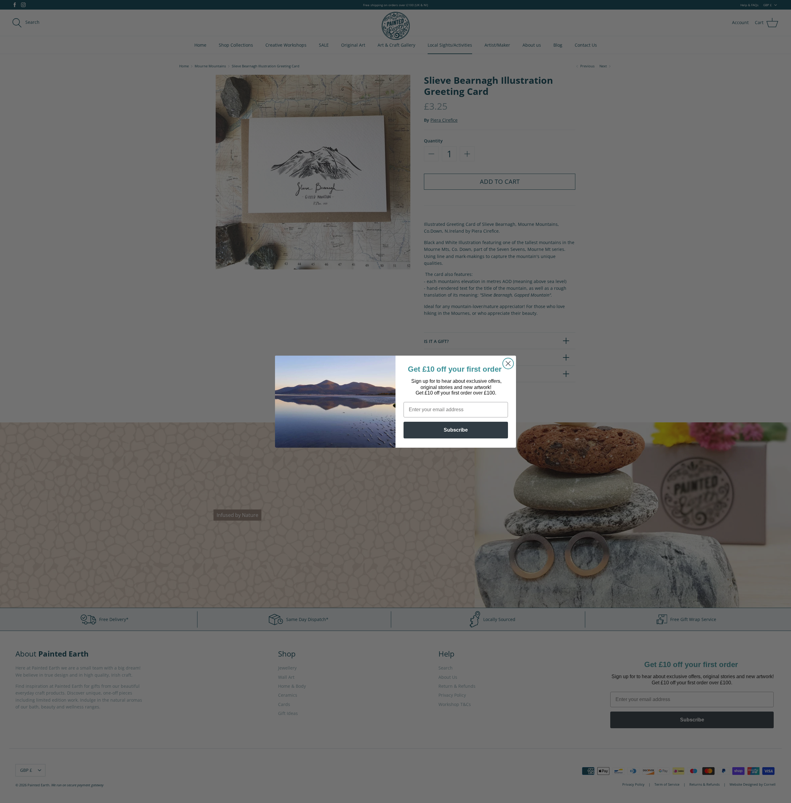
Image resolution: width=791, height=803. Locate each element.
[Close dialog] (508, 363)
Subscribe (456, 430)
